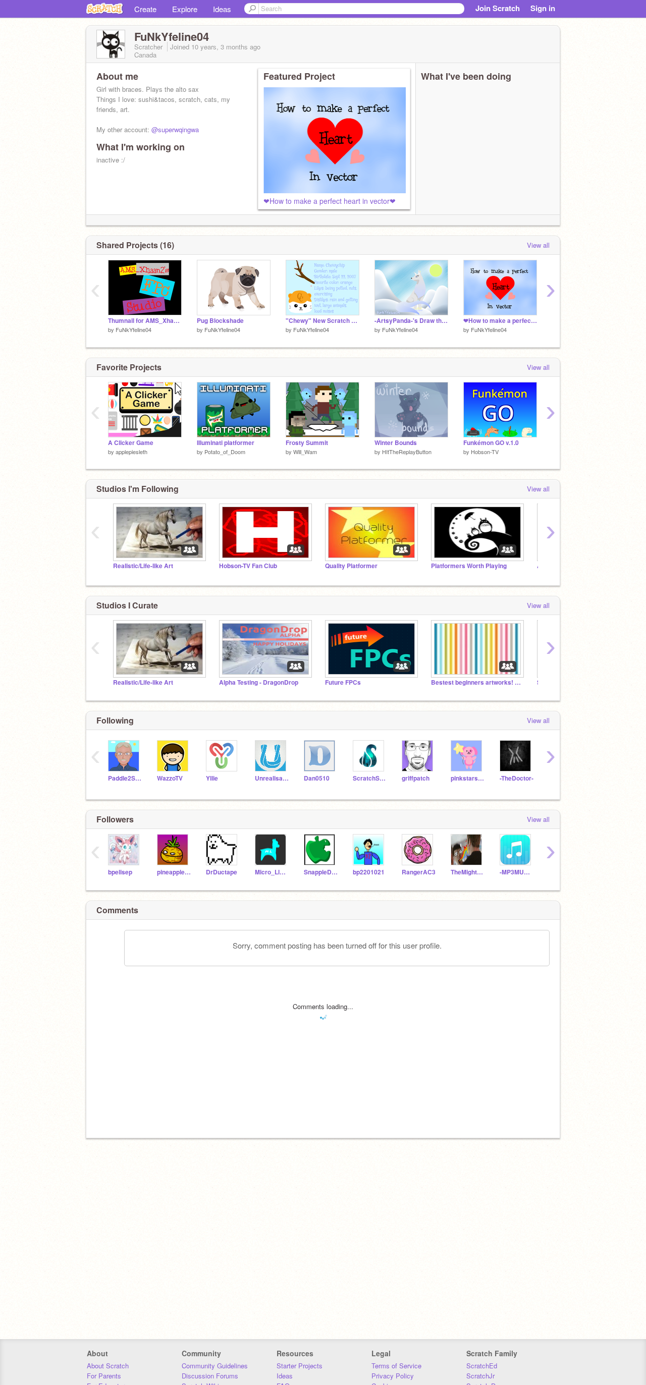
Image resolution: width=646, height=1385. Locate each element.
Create (145, 9)
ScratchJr (480, 1375)
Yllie (212, 778)
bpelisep (120, 872)
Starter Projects (299, 1365)
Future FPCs (343, 682)
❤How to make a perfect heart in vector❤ (329, 201)
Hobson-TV (485, 452)
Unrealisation (272, 778)
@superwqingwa (175, 129)
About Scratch (108, 1365)
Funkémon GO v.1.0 (491, 442)
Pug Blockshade (220, 320)
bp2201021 (369, 872)
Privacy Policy (392, 1375)
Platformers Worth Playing (469, 566)
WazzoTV (170, 778)
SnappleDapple (321, 872)
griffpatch (415, 778)
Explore (184, 9)
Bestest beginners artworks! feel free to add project (476, 682)
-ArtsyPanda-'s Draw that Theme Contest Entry (411, 320)
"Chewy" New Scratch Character (322, 320)
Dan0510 (317, 778)
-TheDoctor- (516, 778)
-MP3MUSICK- (516, 872)
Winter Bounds (395, 442)
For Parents (104, 1375)
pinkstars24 (467, 778)
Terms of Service (396, 1365)
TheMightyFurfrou (467, 872)
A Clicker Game (130, 442)
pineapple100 (174, 872)
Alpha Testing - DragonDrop (258, 682)
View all (538, 245)
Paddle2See (125, 778)
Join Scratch (497, 8)
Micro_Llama (272, 872)
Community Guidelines (215, 1365)
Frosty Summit (307, 442)
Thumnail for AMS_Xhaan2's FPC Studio (145, 320)
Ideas (222, 9)
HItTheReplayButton (407, 452)
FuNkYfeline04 (133, 329)
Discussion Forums (210, 1375)
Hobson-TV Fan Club (248, 566)
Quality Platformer (351, 566)
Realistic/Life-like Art (143, 566)
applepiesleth (131, 452)
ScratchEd (481, 1365)
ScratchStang (370, 778)
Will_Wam (305, 452)
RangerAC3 (419, 872)
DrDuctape (221, 872)
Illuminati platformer (225, 442)
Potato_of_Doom (224, 452)
